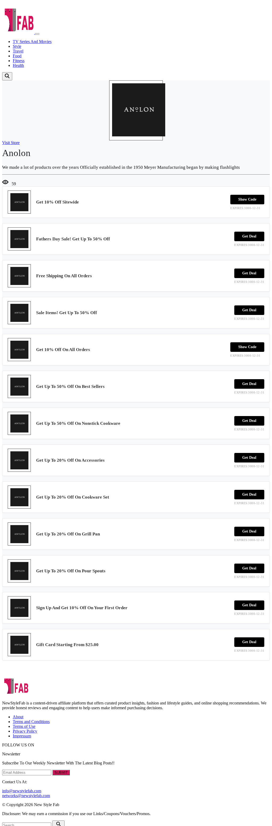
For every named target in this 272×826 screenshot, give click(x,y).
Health (18, 65)
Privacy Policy (25, 731)
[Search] (7, 76)
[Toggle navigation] (37, 34)
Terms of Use (24, 726)
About (18, 717)
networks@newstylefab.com (26, 795)
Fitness (18, 60)
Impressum (22, 736)
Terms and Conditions (31, 721)
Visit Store (11, 142)
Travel (18, 51)
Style (17, 46)
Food (17, 56)
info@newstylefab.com (21, 791)
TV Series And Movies (32, 41)
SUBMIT (61, 773)
